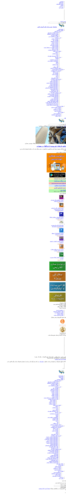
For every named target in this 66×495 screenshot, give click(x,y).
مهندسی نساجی (52, 403)
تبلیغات (61, 5)
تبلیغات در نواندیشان (56, 476)
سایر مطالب (55, 67)
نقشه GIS (56, 97)
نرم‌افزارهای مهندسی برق (52, 440)
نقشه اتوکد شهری (54, 98)
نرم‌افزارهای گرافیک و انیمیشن (51, 87)
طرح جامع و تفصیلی (54, 100)
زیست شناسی (55, 53)
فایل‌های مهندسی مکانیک (53, 93)
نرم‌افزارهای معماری (53, 85)
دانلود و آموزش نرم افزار (55, 68)
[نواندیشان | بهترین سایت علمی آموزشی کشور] (61, 122)
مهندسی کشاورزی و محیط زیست (51, 47)
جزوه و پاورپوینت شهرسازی (52, 103)
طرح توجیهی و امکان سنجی (52, 104)
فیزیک (57, 76)
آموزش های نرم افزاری (56, 79)
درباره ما (61, 6)
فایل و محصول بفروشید (58, 311)
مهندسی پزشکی (52, 402)
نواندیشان (41, 361)
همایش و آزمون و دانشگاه (52, 34)
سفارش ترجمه (57, 111)
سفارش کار (60, 465)
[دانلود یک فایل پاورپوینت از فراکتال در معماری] (50, 143)
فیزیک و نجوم (55, 410)
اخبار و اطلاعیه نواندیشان (53, 32)
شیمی (57, 54)
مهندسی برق (55, 40)
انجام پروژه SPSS (57, 109)
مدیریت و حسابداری (54, 59)
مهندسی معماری (54, 43)
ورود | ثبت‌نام (63, 21)
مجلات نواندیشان (59, 4)
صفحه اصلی (60, 29)
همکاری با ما (60, 112)
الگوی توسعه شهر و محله (53, 101)
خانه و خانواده (55, 64)
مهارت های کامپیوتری (53, 446)
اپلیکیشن (61, 1)
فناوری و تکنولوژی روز (53, 36)
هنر (57, 65)
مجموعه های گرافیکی (53, 461)
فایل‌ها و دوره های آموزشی (57, 69)
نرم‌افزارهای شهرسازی (53, 86)
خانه (65, 126)
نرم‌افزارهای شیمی (54, 89)
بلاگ (65, 118)
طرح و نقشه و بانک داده (56, 92)
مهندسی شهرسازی (54, 45)
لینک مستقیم (57, 359)
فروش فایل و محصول (56, 114)
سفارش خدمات (60, 106)
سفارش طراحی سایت (56, 107)
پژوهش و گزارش (54, 35)
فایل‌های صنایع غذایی (53, 95)
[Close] (65, 492)
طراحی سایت (58, 466)
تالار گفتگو (61, 2)
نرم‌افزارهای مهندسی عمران (52, 436)
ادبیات (57, 63)
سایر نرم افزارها (54, 90)
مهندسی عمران (55, 42)
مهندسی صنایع (55, 48)
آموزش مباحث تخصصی (56, 70)
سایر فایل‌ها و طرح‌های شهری (52, 102)
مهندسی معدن (53, 401)
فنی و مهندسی (58, 37)
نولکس (61, 378)
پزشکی (56, 52)
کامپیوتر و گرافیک (54, 41)
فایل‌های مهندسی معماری (52, 96)
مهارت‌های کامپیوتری (53, 91)
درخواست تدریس (57, 113)
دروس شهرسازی (54, 460)
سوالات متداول (60, 313)
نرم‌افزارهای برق (54, 80)
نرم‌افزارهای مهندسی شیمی (52, 82)
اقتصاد (56, 58)
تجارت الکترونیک (54, 78)
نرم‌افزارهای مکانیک (54, 81)
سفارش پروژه (58, 108)
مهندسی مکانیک (54, 38)
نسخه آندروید (63, 359)
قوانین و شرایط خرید (59, 312)
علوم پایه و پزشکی (57, 51)
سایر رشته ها (58, 57)
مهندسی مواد (53, 400)
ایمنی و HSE (55, 71)
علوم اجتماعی (55, 418)
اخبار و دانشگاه (57, 31)
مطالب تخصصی (60, 30)
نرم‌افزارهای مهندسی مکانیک (52, 441)
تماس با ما (61, 7)
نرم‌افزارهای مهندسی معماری (52, 438)
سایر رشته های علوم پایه (53, 56)
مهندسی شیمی (55, 46)
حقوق (57, 62)
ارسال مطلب (58, 115)
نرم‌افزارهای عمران (54, 84)
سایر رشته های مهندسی (53, 49)
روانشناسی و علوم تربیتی (53, 60)
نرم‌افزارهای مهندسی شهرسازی (51, 439)
